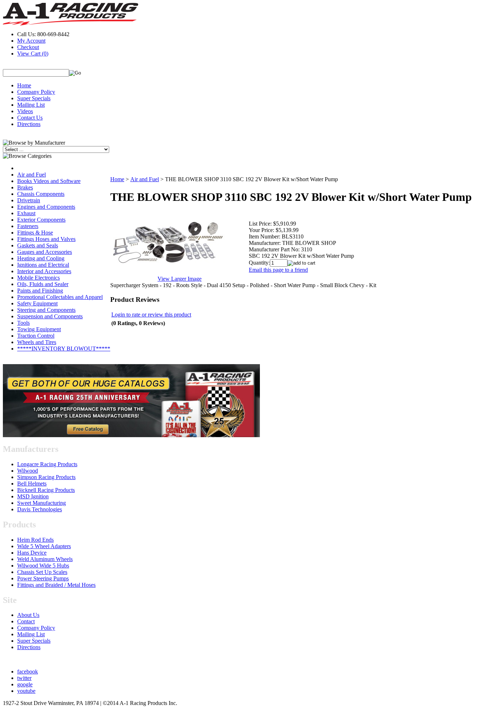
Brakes (25, 187)
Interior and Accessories (44, 271)
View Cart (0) (32, 53)
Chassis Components (40, 194)
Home (24, 85)
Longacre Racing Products (47, 464)
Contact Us (30, 118)
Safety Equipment (37, 303)
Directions (28, 124)
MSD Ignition (33, 496)
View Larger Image (180, 279)
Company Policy (36, 92)
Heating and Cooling (40, 258)
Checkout (28, 47)
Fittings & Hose (35, 233)
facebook (27, 671)
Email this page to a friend (278, 270)
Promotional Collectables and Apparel (60, 297)
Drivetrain (28, 200)
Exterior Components (41, 220)
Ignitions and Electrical (43, 265)
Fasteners (27, 226)
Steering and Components (46, 310)
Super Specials (33, 98)
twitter (24, 678)
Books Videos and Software (49, 181)
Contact (26, 621)
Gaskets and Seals (37, 245)
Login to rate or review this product (151, 314)
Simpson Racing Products (46, 477)
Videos (25, 111)
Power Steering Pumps (43, 578)
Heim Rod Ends (35, 540)
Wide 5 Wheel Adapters (44, 546)
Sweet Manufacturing (41, 503)
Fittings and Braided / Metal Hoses (56, 585)
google (25, 684)
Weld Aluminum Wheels (45, 559)
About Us (28, 615)
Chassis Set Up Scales (42, 572)
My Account (31, 41)
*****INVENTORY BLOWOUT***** (63, 349)
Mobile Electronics (38, 278)
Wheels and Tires (36, 342)
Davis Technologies (39, 509)
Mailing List (31, 105)
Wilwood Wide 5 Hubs (43, 565)
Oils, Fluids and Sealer (42, 284)
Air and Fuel (31, 174)
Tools (23, 323)
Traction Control (35, 336)
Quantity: (259, 263)
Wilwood (27, 471)
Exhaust (26, 213)
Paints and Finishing (40, 291)
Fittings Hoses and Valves (46, 239)
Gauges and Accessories (44, 252)
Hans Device (32, 553)
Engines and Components (46, 207)
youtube (26, 691)
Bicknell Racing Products (46, 490)
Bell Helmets (32, 483)
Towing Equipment (39, 329)
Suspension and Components (50, 316)
